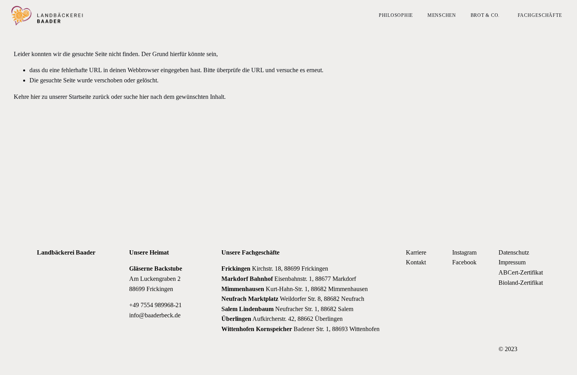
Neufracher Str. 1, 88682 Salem (287, 309)
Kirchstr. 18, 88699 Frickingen (274, 268)
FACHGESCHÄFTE (540, 15)
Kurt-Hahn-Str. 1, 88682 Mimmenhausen (294, 289)
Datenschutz (513, 252)
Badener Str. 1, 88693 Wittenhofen (300, 329)
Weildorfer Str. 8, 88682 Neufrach (292, 298)
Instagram (464, 252)
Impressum (512, 262)
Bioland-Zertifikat (520, 282)
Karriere (416, 252)
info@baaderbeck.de (155, 315)
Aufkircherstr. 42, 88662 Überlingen (282, 318)
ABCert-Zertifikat (520, 272)
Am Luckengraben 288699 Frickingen (155, 278)
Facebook (464, 262)
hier (35, 96)
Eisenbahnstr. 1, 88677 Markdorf (288, 278)
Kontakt (416, 262)
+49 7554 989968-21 (155, 305)
